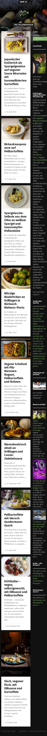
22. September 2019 (13, 484)
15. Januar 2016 (11, 723)
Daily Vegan (11, 731)
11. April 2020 (11, 261)
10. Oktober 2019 (12, 412)
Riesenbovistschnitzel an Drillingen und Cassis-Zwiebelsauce (15, 451)
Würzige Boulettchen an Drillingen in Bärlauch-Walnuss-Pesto (14, 300)
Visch (35, 157)
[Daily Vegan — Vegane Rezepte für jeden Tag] (23, 13)
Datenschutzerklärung (37, 731)
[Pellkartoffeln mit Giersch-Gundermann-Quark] (15, 500)
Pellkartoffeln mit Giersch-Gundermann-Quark (13, 520)
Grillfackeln (37, 123)
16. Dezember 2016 (13, 626)
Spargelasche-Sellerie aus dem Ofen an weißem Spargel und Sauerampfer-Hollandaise (15, 222)
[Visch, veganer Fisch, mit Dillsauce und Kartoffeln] (15, 654)
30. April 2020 (11, 112)
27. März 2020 (11, 333)
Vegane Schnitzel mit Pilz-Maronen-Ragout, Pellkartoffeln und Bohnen (15, 373)
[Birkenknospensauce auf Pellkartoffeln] (15, 129)
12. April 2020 (11, 179)
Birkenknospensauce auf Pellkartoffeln (15, 147)
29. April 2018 (11, 550)
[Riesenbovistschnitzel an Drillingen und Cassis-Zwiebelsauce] (15, 429)
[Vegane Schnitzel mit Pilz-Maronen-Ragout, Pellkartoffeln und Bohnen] (15, 349)
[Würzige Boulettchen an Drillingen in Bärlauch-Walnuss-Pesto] (15, 278)
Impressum (23, 731)
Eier (34, 165)
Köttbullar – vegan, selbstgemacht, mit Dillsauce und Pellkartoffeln (15, 588)
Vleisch (39, 155)
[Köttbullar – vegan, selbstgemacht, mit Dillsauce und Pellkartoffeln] (15, 567)
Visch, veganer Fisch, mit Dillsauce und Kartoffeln (14, 686)
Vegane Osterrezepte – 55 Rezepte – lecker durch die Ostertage (39, 425)
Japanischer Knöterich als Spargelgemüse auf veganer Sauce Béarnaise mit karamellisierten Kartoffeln (15, 72)
